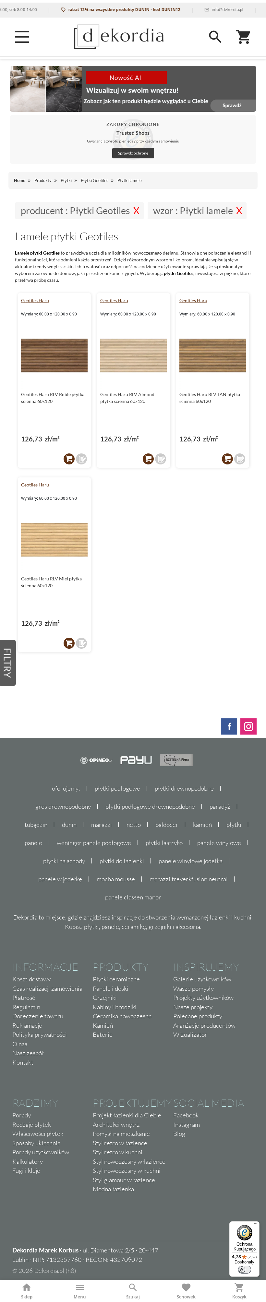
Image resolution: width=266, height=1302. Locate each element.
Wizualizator (190, 1034)
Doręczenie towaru (37, 1016)
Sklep (26, 1297)
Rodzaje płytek (31, 1124)
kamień (202, 824)
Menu (80, 1297)
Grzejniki (105, 997)
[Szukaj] (215, 37)
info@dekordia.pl (216, 9)
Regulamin (26, 1007)
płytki (233, 824)
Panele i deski (110, 988)
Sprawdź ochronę (133, 153)
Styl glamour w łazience (124, 1180)
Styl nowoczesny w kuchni (127, 1170)
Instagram (186, 1124)
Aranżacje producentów (204, 1025)
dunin (69, 824)
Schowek (186, 1297)
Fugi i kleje (26, 1170)
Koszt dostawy (31, 979)
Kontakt (22, 1062)
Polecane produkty (197, 1016)
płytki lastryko (164, 843)
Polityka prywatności (39, 1034)
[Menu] (22, 37)
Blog (179, 1133)
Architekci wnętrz (116, 1124)
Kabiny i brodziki (115, 1007)
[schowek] (81, 458)
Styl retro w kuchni (117, 1152)
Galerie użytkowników (202, 979)
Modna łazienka (113, 1189)
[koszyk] (69, 458)
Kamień (103, 1025)
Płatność (23, 997)
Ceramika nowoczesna (122, 1016)
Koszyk (239, 1297)
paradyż (220, 806)
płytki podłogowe (117, 788)
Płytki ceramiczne (116, 979)
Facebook (186, 1115)
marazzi (101, 824)
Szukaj (133, 1297)
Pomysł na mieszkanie (121, 1133)
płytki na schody (64, 861)
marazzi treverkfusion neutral (189, 879)
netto (134, 824)
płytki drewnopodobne (184, 788)
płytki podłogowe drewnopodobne (150, 806)
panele (33, 843)
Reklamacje (27, 1025)
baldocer (166, 824)
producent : (75, 210)
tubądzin (36, 824)
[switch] (244, 1269)
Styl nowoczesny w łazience (129, 1161)
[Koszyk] (244, 37)
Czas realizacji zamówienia (47, 988)
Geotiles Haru (35, 300)
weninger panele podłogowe (94, 843)
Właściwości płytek (37, 1133)
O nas (19, 1044)
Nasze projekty (192, 1007)
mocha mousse (116, 879)
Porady (21, 1115)
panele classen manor (133, 897)
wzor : (193, 210)
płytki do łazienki (122, 861)
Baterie (103, 1034)
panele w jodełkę (60, 879)
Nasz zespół (28, 1053)
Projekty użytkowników (203, 997)
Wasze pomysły (193, 988)
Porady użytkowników (40, 1152)
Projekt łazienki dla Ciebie (127, 1115)
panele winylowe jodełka (191, 861)
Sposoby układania (36, 1143)
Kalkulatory (27, 1161)
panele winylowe (219, 843)
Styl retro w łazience (120, 1143)
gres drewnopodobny (63, 806)
